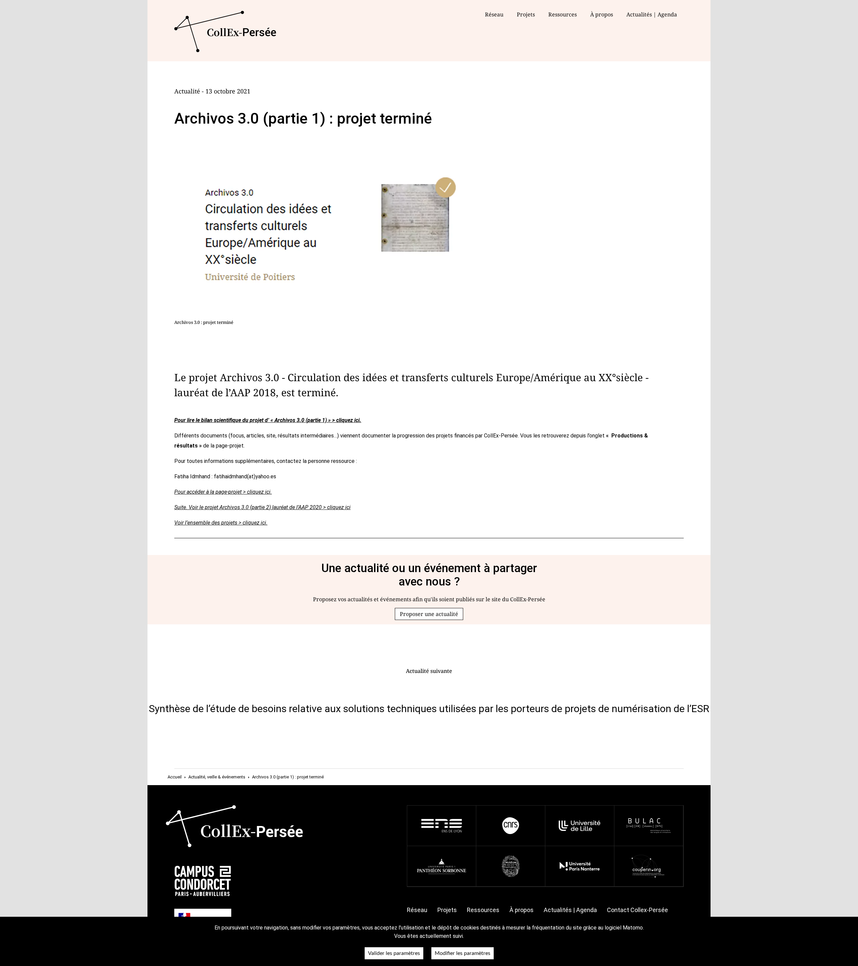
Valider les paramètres (394, 953)
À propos (521, 909)
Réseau (494, 14)
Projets (526, 14)
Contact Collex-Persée (637, 909)
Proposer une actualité (429, 614)
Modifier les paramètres (462, 953)
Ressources (562, 14)
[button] (429, 614)
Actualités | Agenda (651, 14)
